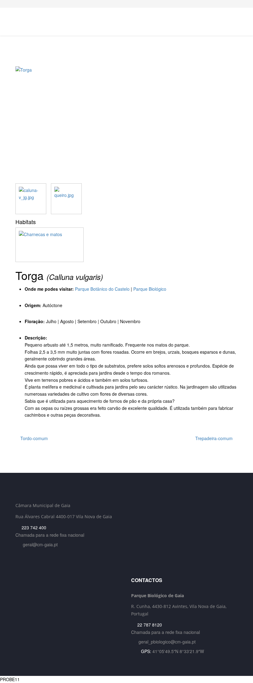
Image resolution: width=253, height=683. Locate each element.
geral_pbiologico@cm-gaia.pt (167, 642)
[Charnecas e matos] (126, 244)
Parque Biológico (149, 289)
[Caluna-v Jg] (30, 198)
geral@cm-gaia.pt (40, 544)
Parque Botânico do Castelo (102, 289)
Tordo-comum (33, 438)
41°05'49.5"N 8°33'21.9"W (178, 651)
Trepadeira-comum (214, 438)
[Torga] (126, 124)
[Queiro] (66, 198)
